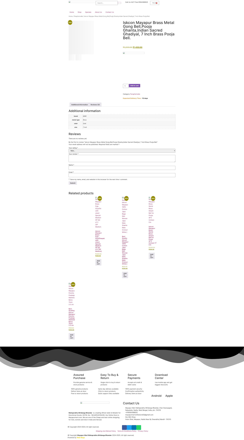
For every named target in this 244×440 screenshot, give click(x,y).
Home (72, 12)
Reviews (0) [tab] (95, 105)
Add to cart (134, 86)
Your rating (73, 148)
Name (71, 165)
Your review (73, 154)
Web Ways (81, 437)
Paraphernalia (78, 16)
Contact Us (110, 12)
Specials (88, 12)
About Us (98, 12)
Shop (79, 12)
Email (71, 172)
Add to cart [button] (98, 262)
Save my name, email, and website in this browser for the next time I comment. (98, 179)
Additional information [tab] (79, 105)
